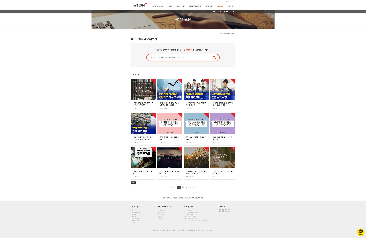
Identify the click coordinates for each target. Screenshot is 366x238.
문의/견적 (160, 218)
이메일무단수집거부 (136, 220)
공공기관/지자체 (162, 212)
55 (190, 187)
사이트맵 (134, 222)
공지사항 (232, 1)
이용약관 (134, 216)
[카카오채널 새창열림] (361, 232)
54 (186, 187)
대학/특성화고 (161, 210)
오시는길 (134, 214)
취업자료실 (160, 216)
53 (183, 187)
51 (175, 187)
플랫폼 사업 (161, 214)
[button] (133, 182)
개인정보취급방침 (136, 218)
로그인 (226, 1)
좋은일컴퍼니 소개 (136, 212)
